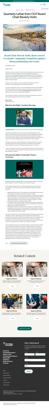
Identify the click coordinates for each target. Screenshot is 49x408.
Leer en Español (44, 8)
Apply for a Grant (7, 377)
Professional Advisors (10, 356)
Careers (5, 380)
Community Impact (9, 352)
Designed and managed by (9, 404)
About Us (6, 351)
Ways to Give (7, 354)
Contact (5, 363)
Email (26, 357)
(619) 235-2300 (32, 391)
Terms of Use (6, 384)
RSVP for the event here (11, 79)
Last (36, 352)
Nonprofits (6, 358)
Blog (4, 370)
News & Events (8, 361)
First (25, 352)
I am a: (26, 363)
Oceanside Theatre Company (12, 181)
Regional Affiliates (30, 10)
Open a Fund (6, 373)
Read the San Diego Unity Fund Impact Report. (23, 1)
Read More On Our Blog (24, 328)
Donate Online (6, 375)
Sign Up (28, 371)
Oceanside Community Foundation (22, 75)
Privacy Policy (6, 382)
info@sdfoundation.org (8, 392)
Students (6, 359)
